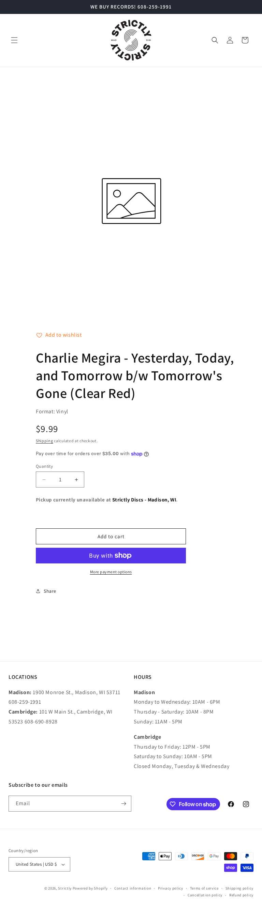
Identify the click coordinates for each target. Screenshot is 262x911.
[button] (14, 40)
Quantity (44, 466)
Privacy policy (170, 888)
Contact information (132, 888)
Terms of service (204, 888)
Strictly (65, 888)
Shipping (44, 440)
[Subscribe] (123, 804)
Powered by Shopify (90, 888)
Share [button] (50, 591)
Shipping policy (239, 888)
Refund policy (241, 895)
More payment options (111, 571)
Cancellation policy (205, 895)
